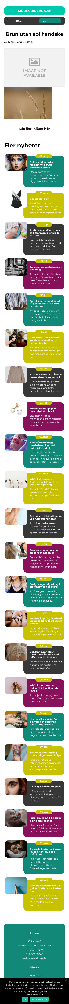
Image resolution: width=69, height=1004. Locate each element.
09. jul (43, 331)
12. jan (43, 612)
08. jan (44, 646)
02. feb (44, 544)
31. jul (44, 261)
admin (29, 41)
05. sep (44, 812)
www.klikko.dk (37, 958)
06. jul (43, 368)
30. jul (43, 295)
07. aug (44, 193)
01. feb (43, 578)
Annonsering (34, 975)
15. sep (43, 780)
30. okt (44, 746)
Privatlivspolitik (39, 999)
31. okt (43, 713)
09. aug (43, 156)
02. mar (43, 436)
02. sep (44, 843)
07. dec (44, 679)
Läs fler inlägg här (34, 129)
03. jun (44, 402)
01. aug (44, 224)
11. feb (44, 510)
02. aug (44, 879)
